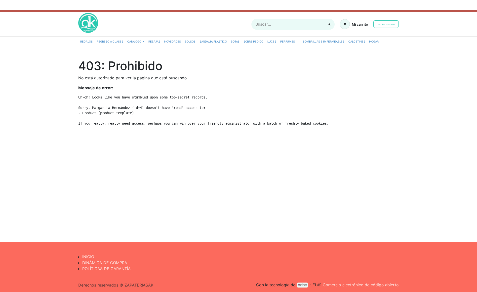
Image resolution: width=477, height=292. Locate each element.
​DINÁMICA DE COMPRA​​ (104, 262)
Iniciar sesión (386, 24)
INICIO (88, 256)
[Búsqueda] (329, 24)
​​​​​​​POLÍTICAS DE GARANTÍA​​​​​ (106, 268)
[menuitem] (86, 42)
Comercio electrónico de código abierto (361, 284)
